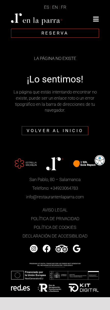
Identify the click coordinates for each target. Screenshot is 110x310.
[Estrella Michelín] (25, 157)
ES (46, 7)
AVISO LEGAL (55, 209)
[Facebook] (46, 246)
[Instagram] (34, 246)
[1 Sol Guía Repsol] (84, 157)
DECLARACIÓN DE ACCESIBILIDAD (55, 236)
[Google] (76, 246)
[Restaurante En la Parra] (36, 15)
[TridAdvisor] (62, 246)
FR (63, 7)
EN (55, 7)
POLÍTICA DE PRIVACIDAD (55, 218)
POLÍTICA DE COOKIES (55, 227)
